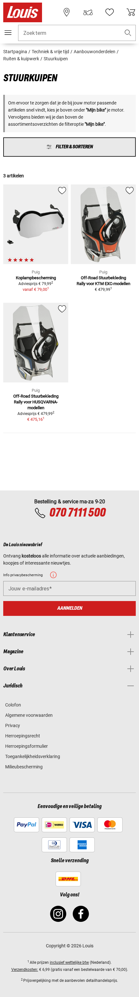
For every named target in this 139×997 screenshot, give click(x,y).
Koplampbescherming (36, 277)
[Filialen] (66, 12)
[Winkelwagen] (131, 12)
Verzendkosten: (24, 969)
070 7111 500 (77, 513)
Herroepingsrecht (22, 735)
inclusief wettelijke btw (69, 962)
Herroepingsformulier (26, 746)
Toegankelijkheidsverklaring (32, 756)
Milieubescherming (24, 766)
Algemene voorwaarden (29, 715)
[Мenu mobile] (8, 32)
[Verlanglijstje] (109, 12)
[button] (128, 33)
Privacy (12, 725)
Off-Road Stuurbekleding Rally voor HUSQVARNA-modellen (36, 402)
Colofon (13, 704)
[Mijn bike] (88, 12)
